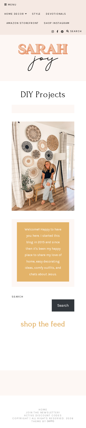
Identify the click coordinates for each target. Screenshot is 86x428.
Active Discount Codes (43, 415)
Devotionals (56, 13)
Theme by (39, 421)
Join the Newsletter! (43, 412)
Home (43, 409)
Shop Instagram (57, 23)
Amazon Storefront (22, 23)
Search (17, 296)
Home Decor (14, 13)
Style (36, 13)
